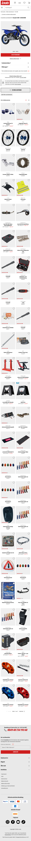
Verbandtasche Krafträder (7, 327)
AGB (2, 776)
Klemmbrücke (8, 476)
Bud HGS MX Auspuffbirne (23, 224)
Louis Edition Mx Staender (7, 402)
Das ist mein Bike (15, 54)
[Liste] (28, 100)
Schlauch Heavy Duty (23, 352)
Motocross (23, 402)
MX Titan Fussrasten (23, 427)
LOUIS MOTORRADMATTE (8, 452)
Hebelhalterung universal (8, 679)
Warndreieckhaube (8, 577)
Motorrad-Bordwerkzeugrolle (8, 427)
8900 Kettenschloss (23, 552)
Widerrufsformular (5, 783)
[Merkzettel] (24, 3)
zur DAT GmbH (23, 77)
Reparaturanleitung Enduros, (8, 602)
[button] (28, 7)
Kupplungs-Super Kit (23, 123)
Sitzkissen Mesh (8, 199)
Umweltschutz (4, 788)
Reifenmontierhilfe (23, 628)
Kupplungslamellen (23, 174)
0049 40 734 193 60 (17, 730)
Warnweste (23, 199)
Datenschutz (4, 778)
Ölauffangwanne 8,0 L (8, 250)
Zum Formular (18, 84)
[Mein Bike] (20, 3)
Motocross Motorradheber (23, 377)
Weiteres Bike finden (14, 58)
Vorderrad (8, 149)
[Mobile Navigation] (2, 7)
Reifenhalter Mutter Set (23, 476)
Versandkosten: (8, 834)
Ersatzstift (8, 276)
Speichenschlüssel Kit (23, 679)
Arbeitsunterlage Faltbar (23, 452)
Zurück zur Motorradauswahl (9, 14)
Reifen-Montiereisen (8, 352)
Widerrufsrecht (4, 781)
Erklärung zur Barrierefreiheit (8, 785)
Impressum (3, 774)
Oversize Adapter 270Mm (8, 174)
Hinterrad (23, 149)
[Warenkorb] (29, 3)
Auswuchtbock (8, 377)
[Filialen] (15, 3)
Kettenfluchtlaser (8, 653)
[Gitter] (26, 100)
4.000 (23, 302)
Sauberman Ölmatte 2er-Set (8, 552)
